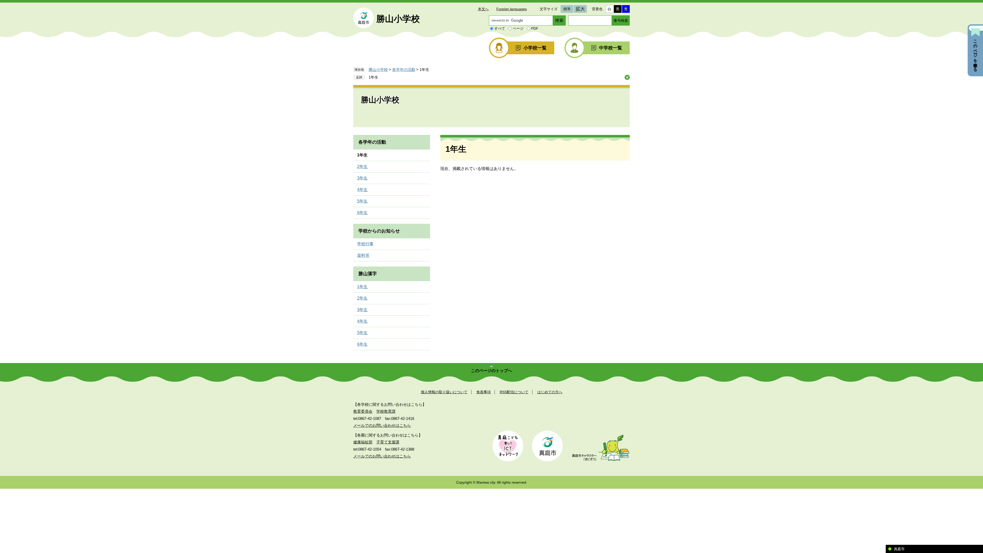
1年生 (373, 77)
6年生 (362, 212)
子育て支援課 (387, 442)
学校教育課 (386, 411)
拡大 (580, 9)
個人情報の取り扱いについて (444, 392)
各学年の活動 (403, 69)
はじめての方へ (549, 392)
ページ (518, 28)
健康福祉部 (362, 442)
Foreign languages (511, 9)
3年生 (362, 178)
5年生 (362, 201)
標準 (567, 9)
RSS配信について (514, 392)
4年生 (362, 189)
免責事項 (483, 392)
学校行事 (365, 244)
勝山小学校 (398, 19)
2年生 (362, 166)
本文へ (483, 9)
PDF (534, 28)
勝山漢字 (367, 273)
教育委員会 (362, 411)
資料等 (363, 255)
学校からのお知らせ (379, 230)
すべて (499, 28)
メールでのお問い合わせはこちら (382, 425)
